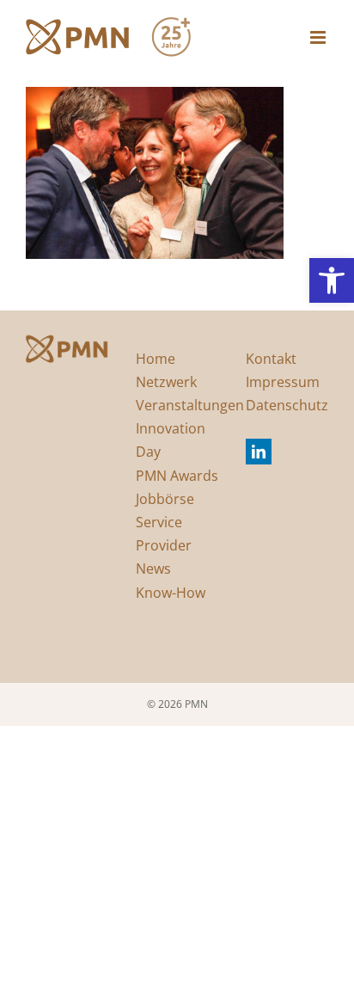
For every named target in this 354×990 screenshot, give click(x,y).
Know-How (170, 592)
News (153, 568)
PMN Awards (177, 475)
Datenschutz (287, 405)
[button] (331, 280)
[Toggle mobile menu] (319, 37)
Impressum (283, 381)
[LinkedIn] (259, 451)
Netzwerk (166, 381)
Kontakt (271, 358)
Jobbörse (165, 498)
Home (155, 358)
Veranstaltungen (190, 405)
